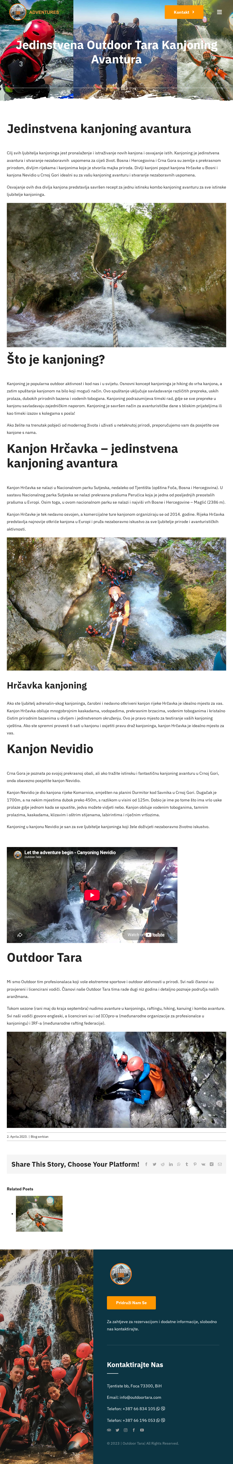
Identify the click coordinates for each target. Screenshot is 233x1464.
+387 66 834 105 (139, 1408)
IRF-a (37, 1023)
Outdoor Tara (98, 989)
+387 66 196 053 (139, 1420)
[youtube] (142, 1430)
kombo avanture (209, 1008)
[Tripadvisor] (109, 1430)
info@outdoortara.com (140, 1397)
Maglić (200, 502)
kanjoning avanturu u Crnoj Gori (189, 773)
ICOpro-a (110, 1015)
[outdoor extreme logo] (35, 5)
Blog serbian (39, 1137)
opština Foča (165, 487)
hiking (182, 383)
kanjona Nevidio (21, 175)
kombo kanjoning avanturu (174, 187)
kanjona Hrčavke (185, 167)
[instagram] (125, 1430)
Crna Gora (16, 773)
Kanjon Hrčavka (21, 487)
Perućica (136, 495)
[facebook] (134, 1430)
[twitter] (117, 1430)
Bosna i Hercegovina (198, 487)
